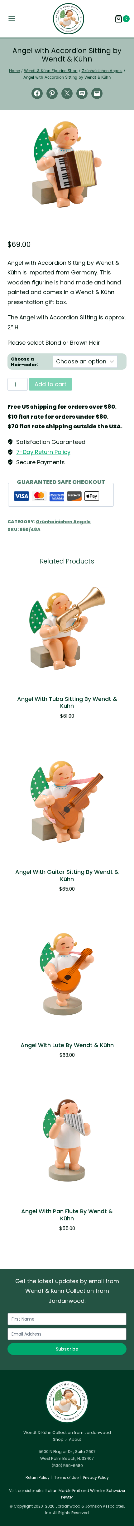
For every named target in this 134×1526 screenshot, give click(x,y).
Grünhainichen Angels (63, 522)
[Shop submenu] (66, 1440)
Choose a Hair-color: (24, 362)
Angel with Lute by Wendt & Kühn (67, 1045)
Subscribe (67, 1349)
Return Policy (38, 1477)
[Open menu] (10, 18)
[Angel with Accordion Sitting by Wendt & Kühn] (67, 164)
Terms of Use (66, 1477)
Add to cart (50, 384)
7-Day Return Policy (43, 452)
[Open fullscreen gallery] (120, 201)
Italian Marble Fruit (62, 1490)
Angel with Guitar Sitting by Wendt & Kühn (67, 875)
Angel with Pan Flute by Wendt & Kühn (67, 1214)
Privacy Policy (96, 1477)
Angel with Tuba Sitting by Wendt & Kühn (67, 702)
